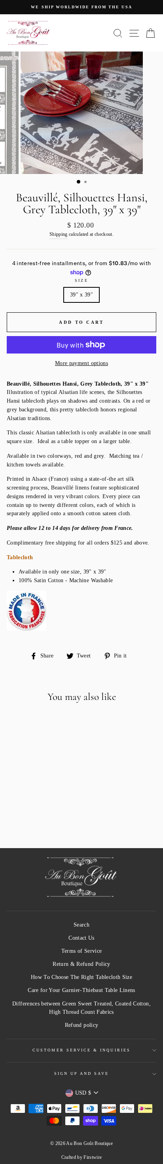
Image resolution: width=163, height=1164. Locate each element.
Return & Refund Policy (81, 964)
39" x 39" (81, 295)
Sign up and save (81, 1073)
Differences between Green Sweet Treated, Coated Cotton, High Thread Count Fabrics (81, 1008)
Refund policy (81, 1025)
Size (81, 280)
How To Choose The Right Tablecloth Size (81, 977)
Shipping (58, 234)
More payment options (81, 363)
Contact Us (81, 938)
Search (81, 925)
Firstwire (92, 1157)
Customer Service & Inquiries (81, 1050)
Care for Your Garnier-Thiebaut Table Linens (81, 990)
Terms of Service (81, 951)
